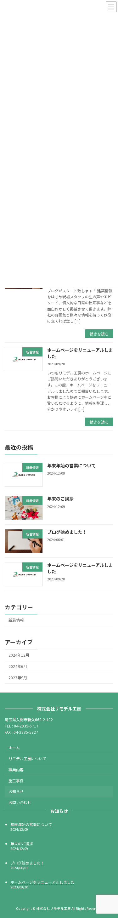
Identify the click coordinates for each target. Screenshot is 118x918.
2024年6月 (17, 667)
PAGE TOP (101, 902)
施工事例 (16, 780)
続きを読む (99, 333)
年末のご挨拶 (60, 499)
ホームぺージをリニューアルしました (80, 353)
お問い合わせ (19, 802)
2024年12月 (18, 655)
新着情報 (16, 620)
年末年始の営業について (71, 465)
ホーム (14, 747)
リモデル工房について (27, 758)
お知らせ (16, 791)
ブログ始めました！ (67, 532)
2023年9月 (17, 678)
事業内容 (16, 769)
